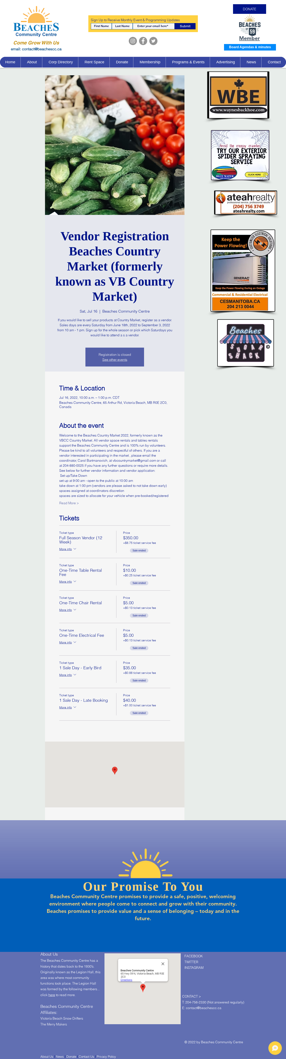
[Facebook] (143, 41)
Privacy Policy (106, 1057)
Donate (71, 1057)
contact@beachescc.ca (203, 1008)
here (51, 995)
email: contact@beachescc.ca (36, 49)
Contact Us (86, 1057)
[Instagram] (133, 41)
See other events (114, 359)
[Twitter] (153, 41)
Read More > (69, 503)
